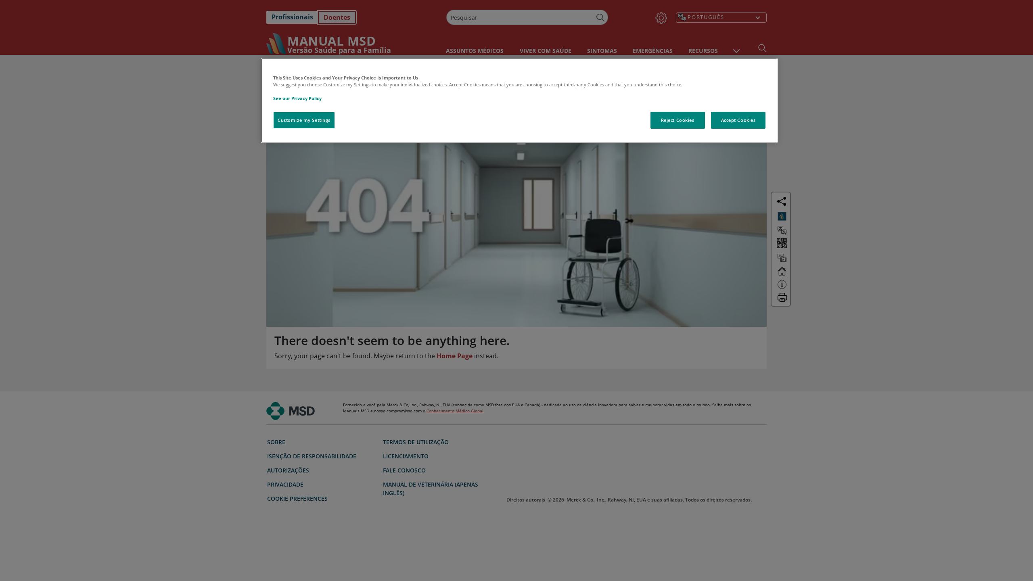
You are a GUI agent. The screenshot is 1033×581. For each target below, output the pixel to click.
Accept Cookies (738, 120)
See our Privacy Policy (297, 98)
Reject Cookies (677, 120)
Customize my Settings (304, 120)
